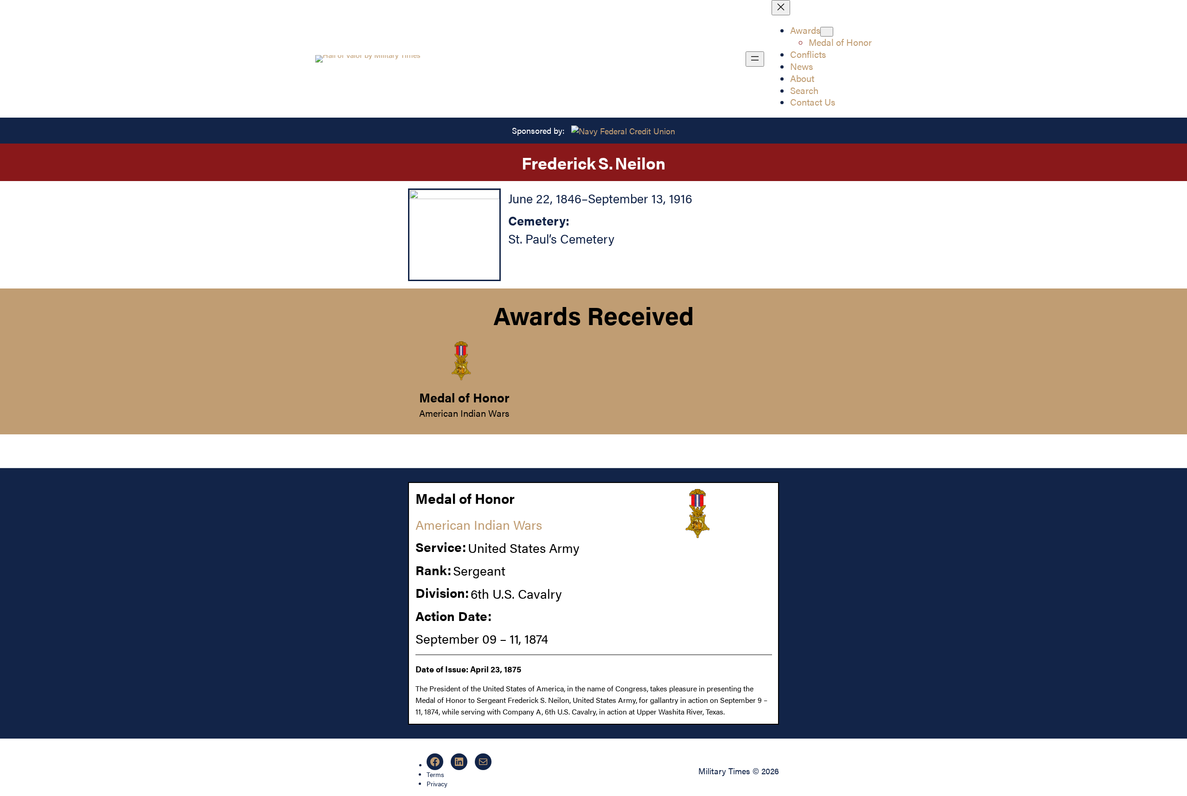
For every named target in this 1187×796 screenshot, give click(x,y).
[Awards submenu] (826, 32)
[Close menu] (781, 7)
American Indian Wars (464, 413)
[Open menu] (755, 59)
